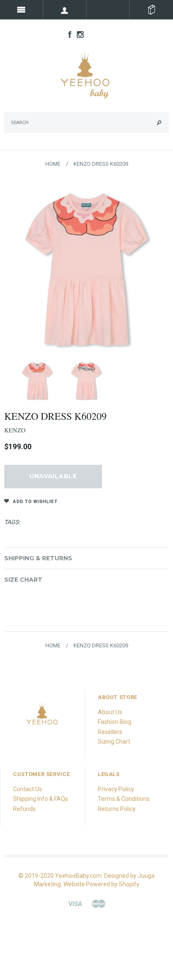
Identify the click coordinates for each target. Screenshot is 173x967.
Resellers (110, 732)
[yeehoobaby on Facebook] (67, 34)
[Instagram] (42, 716)
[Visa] (75, 903)
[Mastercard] (99, 903)
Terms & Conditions (123, 798)
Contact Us (27, 789)
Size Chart (23, 579)
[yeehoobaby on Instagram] (78, 34)
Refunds (24, 808)
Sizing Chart (114, 741)
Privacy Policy (116, 789)
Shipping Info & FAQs (40, 798)
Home (52, 164)
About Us (110, 712)
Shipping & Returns (38, 558)
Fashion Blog (114, 721)
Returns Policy (117, 808)
